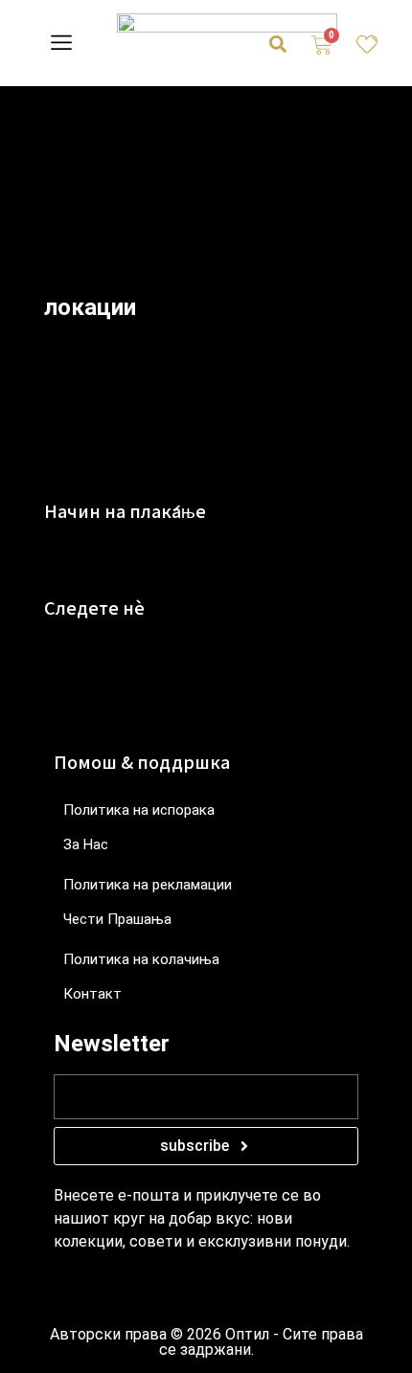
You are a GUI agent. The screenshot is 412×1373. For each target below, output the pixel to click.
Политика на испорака (139, 810)
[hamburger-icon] (60, 45)
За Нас (85, 844)
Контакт (92, 993)
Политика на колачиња (141, 959)
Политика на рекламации (147, 884)
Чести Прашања (117, 919)
